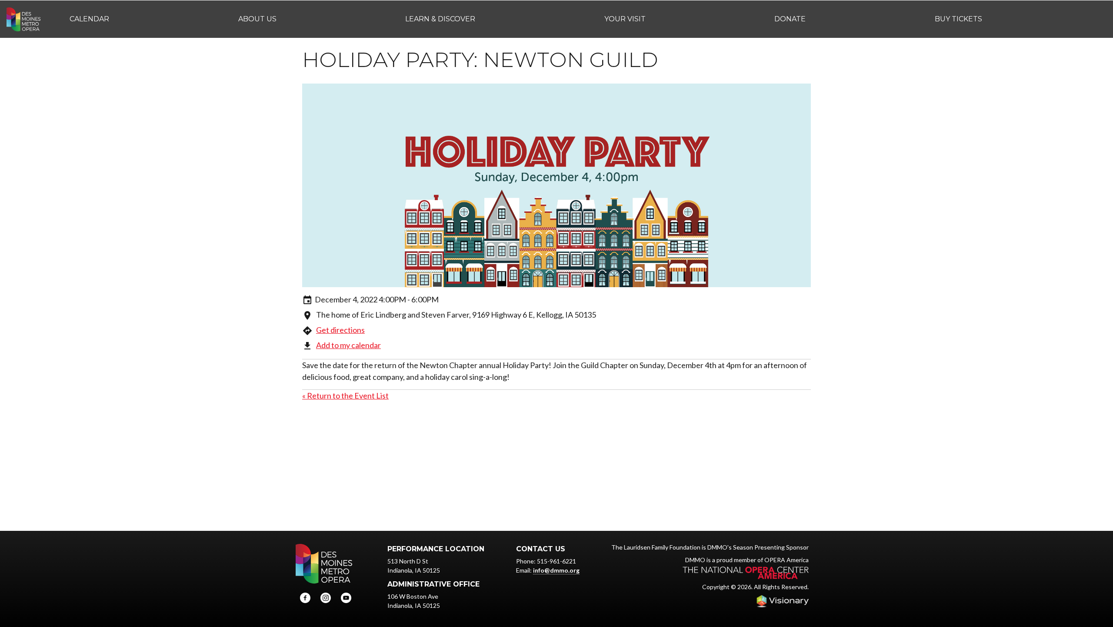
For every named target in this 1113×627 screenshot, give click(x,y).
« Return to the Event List (345, 395)
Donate (790, 19)
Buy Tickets (958, 19)
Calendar (89, 19)
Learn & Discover (440, 19)
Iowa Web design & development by (782, 601)
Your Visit (625, 19)
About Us (257, 19)
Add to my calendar (348, 345)
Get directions (340, 330)
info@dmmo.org (556, 570)
